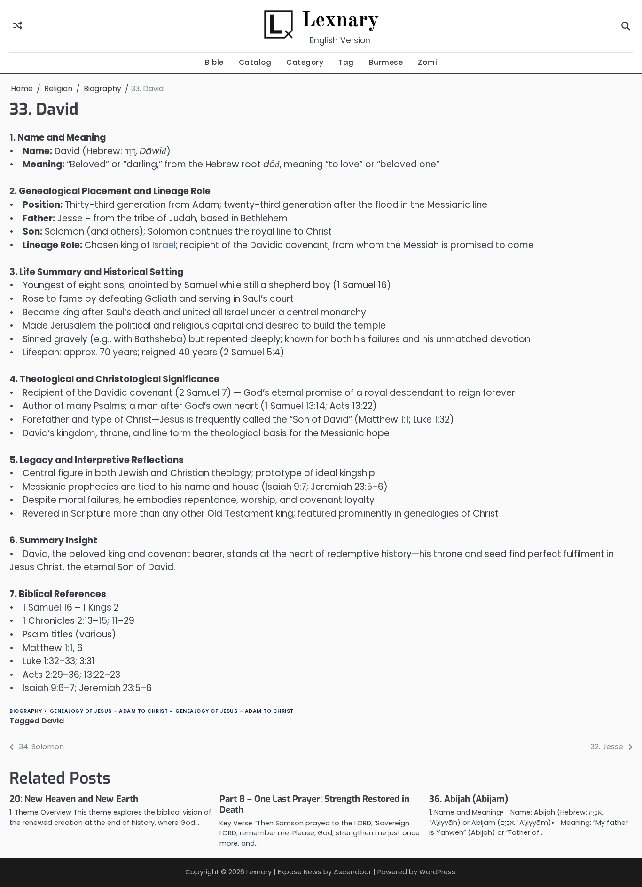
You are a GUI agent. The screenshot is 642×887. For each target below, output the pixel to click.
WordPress (437, 872)
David (52, 720)
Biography (25, 711)
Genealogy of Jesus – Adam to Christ (109, 711)
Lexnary (340, 20)
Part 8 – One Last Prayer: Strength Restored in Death (314, 804)
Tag (346, 62)
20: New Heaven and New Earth (73, 799)
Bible (214, 62)
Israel (164, 245)
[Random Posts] (17, 26)
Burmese (386, 62)
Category (304, 62)
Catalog (255, 62)
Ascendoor (352, 872)
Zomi (427, 62)
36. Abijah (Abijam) (468, 799)
